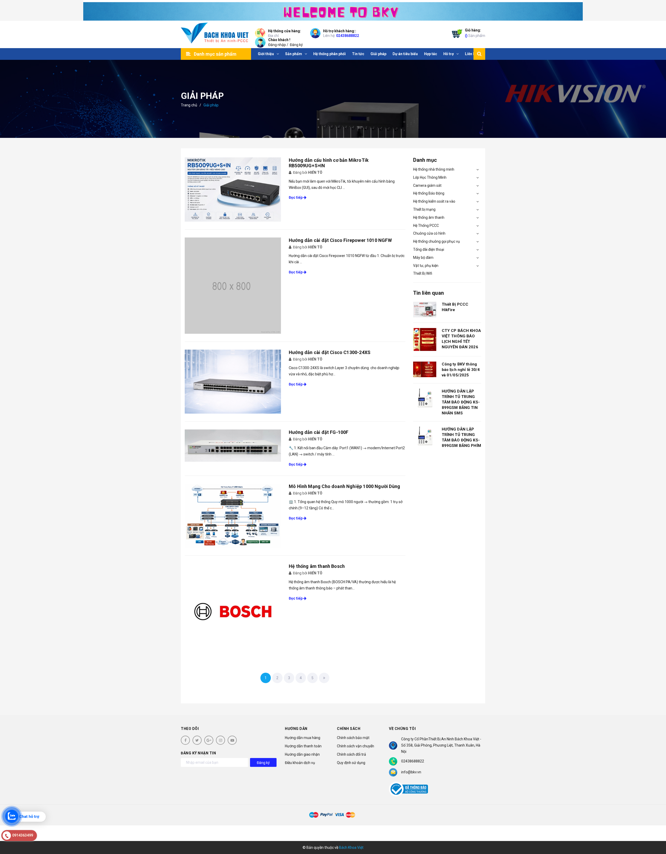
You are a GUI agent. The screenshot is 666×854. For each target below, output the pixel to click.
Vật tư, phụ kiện (425, 266)
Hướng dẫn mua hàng (302, 738)
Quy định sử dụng (351, 763)
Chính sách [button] (348, 729)
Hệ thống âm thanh (428, 217)
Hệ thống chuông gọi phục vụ (436, 241)
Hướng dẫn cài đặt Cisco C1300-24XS (329, 352)
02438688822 (347, 36)
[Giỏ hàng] (456, 34)
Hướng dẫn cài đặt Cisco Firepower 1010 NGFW (340, 240)
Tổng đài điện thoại (428, 249)
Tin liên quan (428, 293)
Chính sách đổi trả (351, 754)
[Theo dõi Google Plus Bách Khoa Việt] (208, 740)
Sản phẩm (475, 33)
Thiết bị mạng (424, 209)
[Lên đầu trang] (655, 826)
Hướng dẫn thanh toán (303, 746)
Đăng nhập (277, 45)
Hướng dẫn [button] (296, 729)
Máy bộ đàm (423, 257)
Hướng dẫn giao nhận (302, 754)
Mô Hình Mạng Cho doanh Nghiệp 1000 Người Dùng (344, 486)
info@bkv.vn (411, 772)
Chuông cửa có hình (429, 233)
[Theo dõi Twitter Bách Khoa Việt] (197, 740)
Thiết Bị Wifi (422, 273)
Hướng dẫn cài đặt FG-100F (319, 432)
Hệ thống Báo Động (428, 193)
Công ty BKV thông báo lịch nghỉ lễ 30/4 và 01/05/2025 (461, 369)
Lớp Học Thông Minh (429, 177)
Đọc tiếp (296, 197)
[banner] (333, 10)
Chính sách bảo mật (353, 738)
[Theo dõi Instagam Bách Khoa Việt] (220, 740)
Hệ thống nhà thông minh (433, 169)
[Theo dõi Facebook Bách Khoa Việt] (185, 740)
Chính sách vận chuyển (355, 746)
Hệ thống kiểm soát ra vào (434, 201)
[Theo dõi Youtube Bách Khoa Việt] (232, 740)
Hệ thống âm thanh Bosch (317, 566)
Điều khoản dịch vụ (300, 763)
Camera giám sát (427, 185)
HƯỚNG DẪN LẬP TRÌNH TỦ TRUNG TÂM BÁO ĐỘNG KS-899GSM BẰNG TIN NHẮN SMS (461, 402)
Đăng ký (296, 45)
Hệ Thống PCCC (426, 225)
